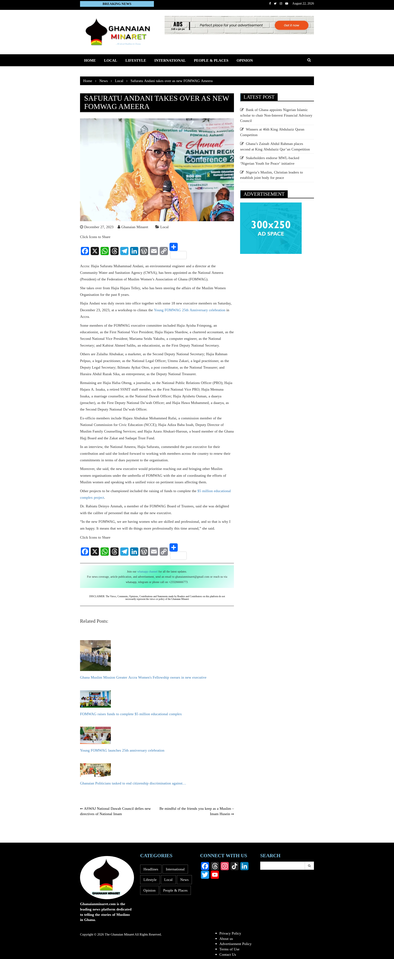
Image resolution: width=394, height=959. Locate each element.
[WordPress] (144, 251)
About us (226, 938)
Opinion (245, 60)
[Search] (309, 866)
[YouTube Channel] (215, 875)
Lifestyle (135, 60)
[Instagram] (225, 866)
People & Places (211, 60)
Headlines (150, 868)
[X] (95, 251)
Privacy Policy (230, 933)
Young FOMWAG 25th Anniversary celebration (189, 309)
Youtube (286, 3)
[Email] (154, 251)
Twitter (275, 3)
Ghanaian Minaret (134, 226)
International (170, 60)
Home (90, 60)
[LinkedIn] (134, 251)
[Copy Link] (164, 251)
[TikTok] (234, 866)
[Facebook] (85, 251)
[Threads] (114, 251)
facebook (270, 3)
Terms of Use (229, 948)
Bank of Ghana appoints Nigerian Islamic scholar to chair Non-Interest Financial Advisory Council (276, 115)
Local (110, 60)
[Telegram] (124, 251)
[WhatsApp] (105, 251)
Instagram (281, 3)
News (184, 879)
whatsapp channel (147, 571)
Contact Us (227, 954)
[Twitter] (205, 875)
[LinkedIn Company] (244, 866)
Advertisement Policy (235, 943)
